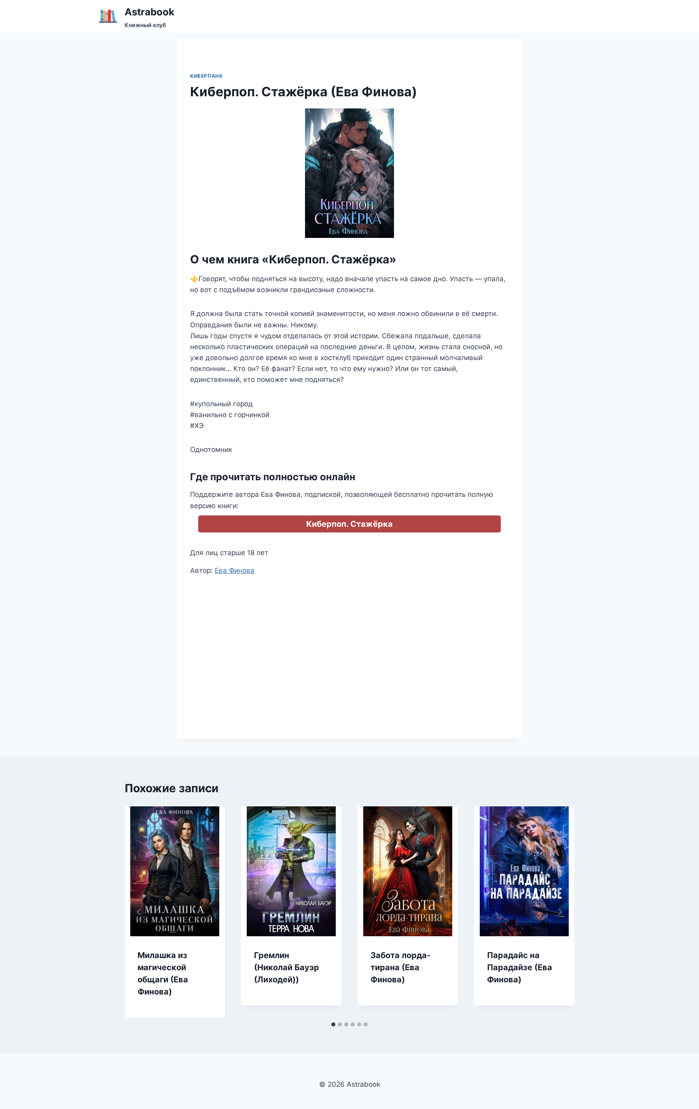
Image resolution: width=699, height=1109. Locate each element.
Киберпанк (206, 76)
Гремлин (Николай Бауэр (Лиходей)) (286, 967)
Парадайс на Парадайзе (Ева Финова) (519, 967)
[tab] (333, 1024)
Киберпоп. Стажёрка (349, 524)
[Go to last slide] (139, 912)
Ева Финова (234, 570)
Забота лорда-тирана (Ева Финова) (400, 967)
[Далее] (560, 912)
